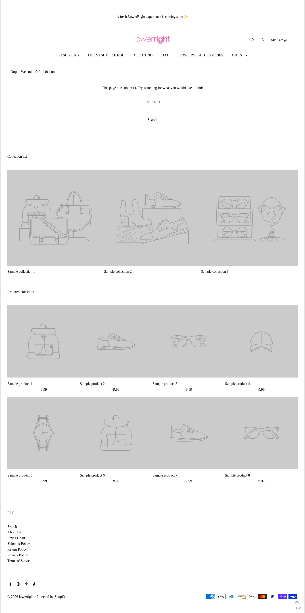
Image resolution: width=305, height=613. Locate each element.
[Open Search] (252, 39)
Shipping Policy (18, 543)
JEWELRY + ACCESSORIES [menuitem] (201, 55)
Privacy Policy (17, 555)
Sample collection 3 (215, 271)
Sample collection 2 (118, 271)
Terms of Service (19, 561)
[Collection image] (55, 264)
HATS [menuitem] (166, 55)
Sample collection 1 (21, 271)
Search (12, 526)
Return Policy (17, 549)
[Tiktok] (34, 584)
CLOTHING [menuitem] (143, 55)
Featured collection (20, 292)
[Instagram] (18, 584)
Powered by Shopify (51, 597)
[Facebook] (10, 584)
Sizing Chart (16, 538)
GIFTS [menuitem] (237, 55)
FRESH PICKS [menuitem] (67, 55)
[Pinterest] (26, 584)
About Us (14, 532)
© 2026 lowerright (20, 597)
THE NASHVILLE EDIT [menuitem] (106, 55)
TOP (297, 607)
